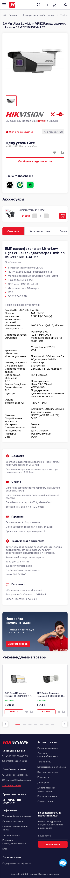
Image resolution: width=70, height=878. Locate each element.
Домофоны (43, 782)
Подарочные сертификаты (16, 863)
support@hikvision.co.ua (18, 780)
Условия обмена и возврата (16, 816)
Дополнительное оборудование (46, 789)
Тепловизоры (44, 761)
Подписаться (53, 844)
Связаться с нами (11, 785)
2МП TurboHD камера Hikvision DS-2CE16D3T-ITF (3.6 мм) (50, 695)
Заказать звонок (18, 644)
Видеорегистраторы (48, 772)
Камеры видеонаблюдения (51, 767)
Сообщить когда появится (35, 161)
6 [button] (47, 724)
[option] (19, 690)
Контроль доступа (47, 796)
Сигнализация (45, 801)
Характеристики (39, 231)
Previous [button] (5, 724)
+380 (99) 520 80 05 (17, 775)
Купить (14, 712)
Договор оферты (11, 835)
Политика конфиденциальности (14, 842)
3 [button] (30, 724)
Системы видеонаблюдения (47, 755)
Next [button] (65, 724)
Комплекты (43, 777)
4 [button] (35, 724)
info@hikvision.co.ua (16, 761)
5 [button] (41, 724)
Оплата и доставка (12, 821)
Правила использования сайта (15, 828)
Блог (4, 848)
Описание (13, 231)
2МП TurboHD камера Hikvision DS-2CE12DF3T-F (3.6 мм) (18, 695)
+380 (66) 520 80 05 (17, 756)
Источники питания (47, 748)
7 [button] (52, 724)
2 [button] (24, 724)
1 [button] (17, 724)
